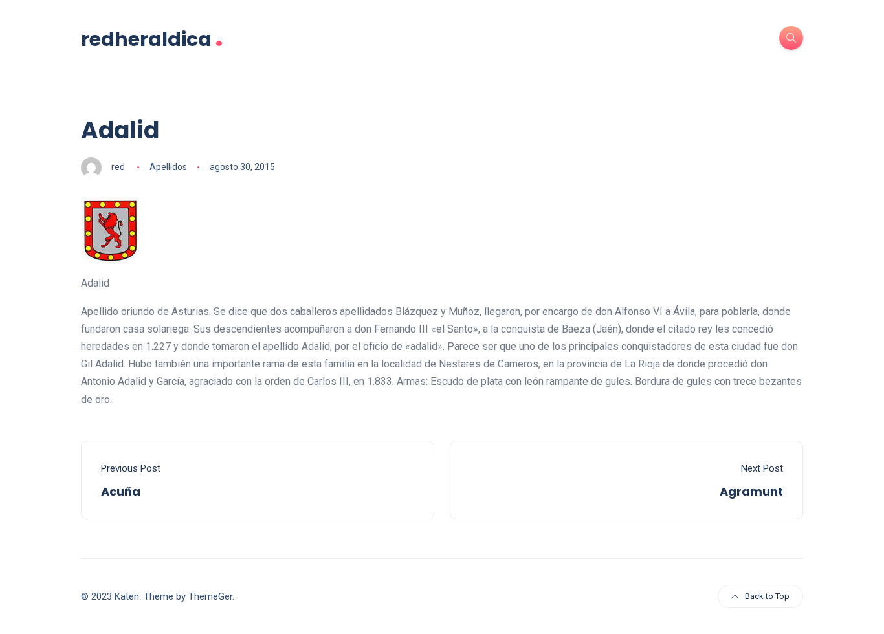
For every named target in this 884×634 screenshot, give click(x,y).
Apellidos (168, 167)
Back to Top (767, 596)
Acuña (120, 491)
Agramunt (751, 491)
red (118, 167)
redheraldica (152, 38)
